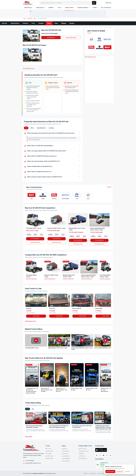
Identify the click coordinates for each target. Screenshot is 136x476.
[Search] (94, 3)
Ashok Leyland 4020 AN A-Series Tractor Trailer (82, 348)
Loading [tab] (51, 128)
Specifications (15, 23)
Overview (4, 23)
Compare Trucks (49, 451)
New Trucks (29, 18)
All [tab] (26, 128)
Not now (127, 471)
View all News (29, 436)
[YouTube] (103, 455)
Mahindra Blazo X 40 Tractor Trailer (57, 347)
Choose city (120, 471)
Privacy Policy (93, 473)
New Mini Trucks (82, 448)
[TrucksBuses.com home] (28, 3)
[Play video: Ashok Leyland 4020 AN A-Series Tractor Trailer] (82, 340)
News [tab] (27, 409)
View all (109, 187)
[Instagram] (107, 455)
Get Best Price (51, 37)
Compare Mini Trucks (83, 451)
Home (24, 18)
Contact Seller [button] (36, 316)
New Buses (64, 448)
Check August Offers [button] (35, 242)
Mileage (63, 23)
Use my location (110, 471)
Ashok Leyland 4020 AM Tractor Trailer (104, 347)
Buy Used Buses (65, 456)
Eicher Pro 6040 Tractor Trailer (56, 228)
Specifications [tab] (41, 128)
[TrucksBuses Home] (31, 448)
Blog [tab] (33, 409)
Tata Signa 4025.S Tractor (33, 228)
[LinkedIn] (110, 455)
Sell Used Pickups (83, 458)
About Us (86, 473)
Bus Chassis (65, 453)
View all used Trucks (31, 321)
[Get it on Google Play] (101, 450)
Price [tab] (32, 128)
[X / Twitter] (96, 455)
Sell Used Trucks (49, 458)
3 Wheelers (81, 453)
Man (35, 18)
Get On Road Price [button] (35, 238)
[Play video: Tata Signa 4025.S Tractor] (36, 340)
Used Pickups (82, 456)
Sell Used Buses (66, 460)
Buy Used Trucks (49, 456)
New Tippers (48, 453)
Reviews (72, 23)
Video (56, 23)
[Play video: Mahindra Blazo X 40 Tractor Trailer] (59, 340)
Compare (41, 23)
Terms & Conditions (101, 473)
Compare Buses (65, 451)
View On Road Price (71, 37)
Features (25, 23)
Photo (49, 23)
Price (33, 23)
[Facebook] (100, 455)
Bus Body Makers (66, 458)
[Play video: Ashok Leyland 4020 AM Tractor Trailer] (105, 340)
